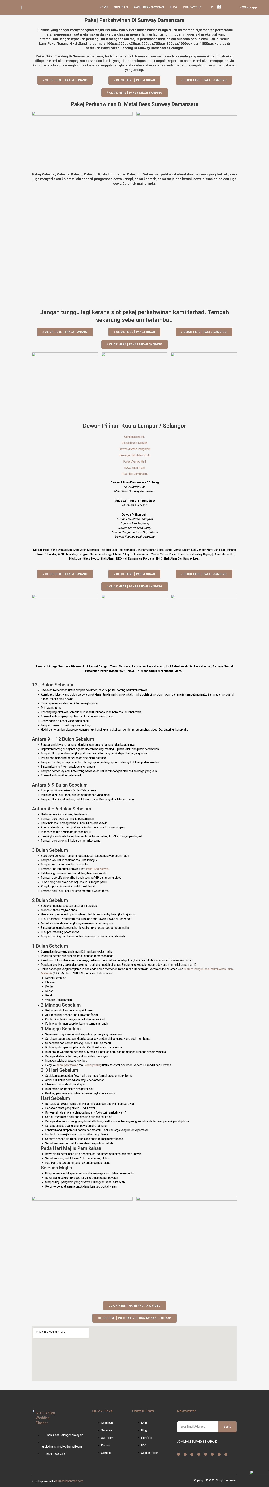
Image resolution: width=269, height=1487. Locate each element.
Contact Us (192, 7)
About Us (120, 7)
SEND (227, 1426)
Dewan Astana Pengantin (134, 449)
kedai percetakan (67, 1065)
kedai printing (93, 1065)
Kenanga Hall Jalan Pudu (134, 455)
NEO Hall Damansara (134, 474)
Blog (174, 7)
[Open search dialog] (212, 7)
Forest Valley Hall (134, 461)
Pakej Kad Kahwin (97, 869)
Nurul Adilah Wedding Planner (45, 1418)
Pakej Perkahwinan (149, 7)
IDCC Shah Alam (134, 468)
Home (104, 7)
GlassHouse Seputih (134, 443)
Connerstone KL (134, 437)
